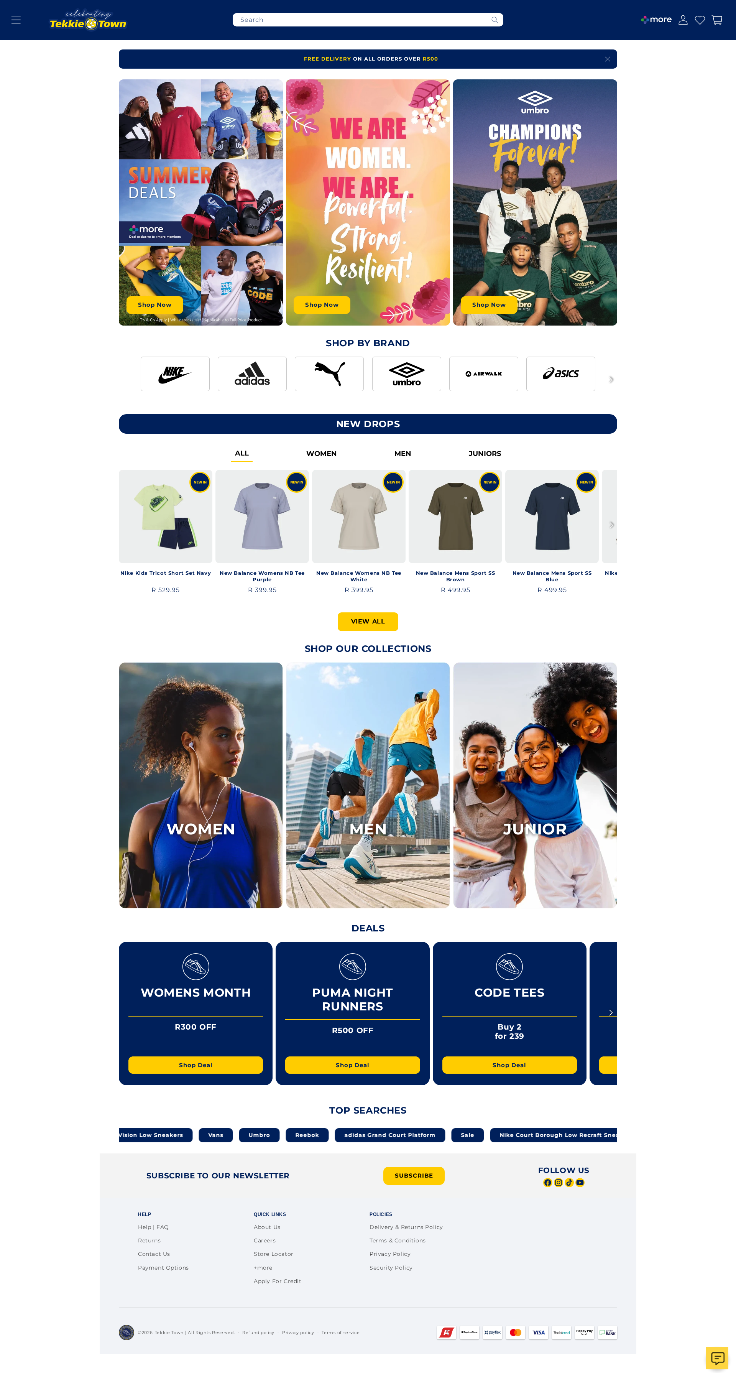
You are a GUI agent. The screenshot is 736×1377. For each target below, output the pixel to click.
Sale (388, 1135)
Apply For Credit (278, 1281)
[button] (16, 20)
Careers (265, 1240)
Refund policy (258, 1332)
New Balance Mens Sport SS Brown (455, 576)
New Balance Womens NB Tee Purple (262, 576)
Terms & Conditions (398, 1240)
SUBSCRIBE (414, 1175)
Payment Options (163, 1267)
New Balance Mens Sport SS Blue (552, 576)
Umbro (180, 1135)
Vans (136, 1135)
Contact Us (154, 1253)
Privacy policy (298, 1332)
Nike (586, 1135)
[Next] (611, 380)
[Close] (607, 59)
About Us (267, 1227)
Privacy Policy (390, 1253)
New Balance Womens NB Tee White (358, 576)
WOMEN (321, 453)
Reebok (228, 1135)
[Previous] (125, 380)
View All (368, 621)
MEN (402, 453)
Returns (149, 1240)
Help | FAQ (153, 1227)
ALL (242, 453)
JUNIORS (485, 453)
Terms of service (341, 1332)
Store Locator (274, 1253)
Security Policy (391, 1267)
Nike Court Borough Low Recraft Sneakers (487, 1135)
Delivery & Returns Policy (406, 1227)
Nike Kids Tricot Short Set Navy (165, 573)
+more (263, 1267)
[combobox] (368, 19)
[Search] (494, 19)
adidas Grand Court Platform (310, 1135)
